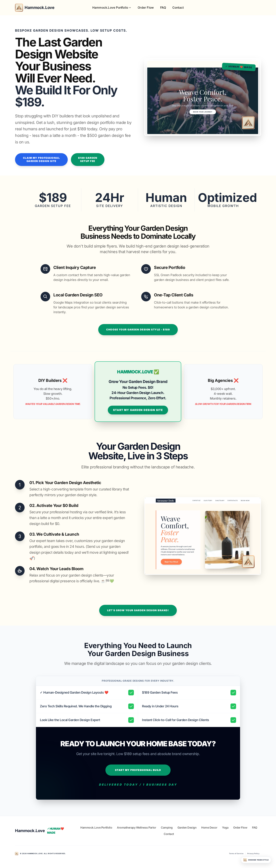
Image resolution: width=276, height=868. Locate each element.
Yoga (225, 827)
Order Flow (146, 7)
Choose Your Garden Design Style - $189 (138, 329)
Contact (178, 7)
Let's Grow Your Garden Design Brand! (138, 610)
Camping (167, 827)
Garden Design (187, 827)
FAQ (163, 7)
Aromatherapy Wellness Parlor (136, 827)
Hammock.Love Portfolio (110, 7)
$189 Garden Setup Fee (87, 159)
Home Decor (209, 827)
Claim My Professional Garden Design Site (41, 159)
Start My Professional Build (138, 770)
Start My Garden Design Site (138, 410)
